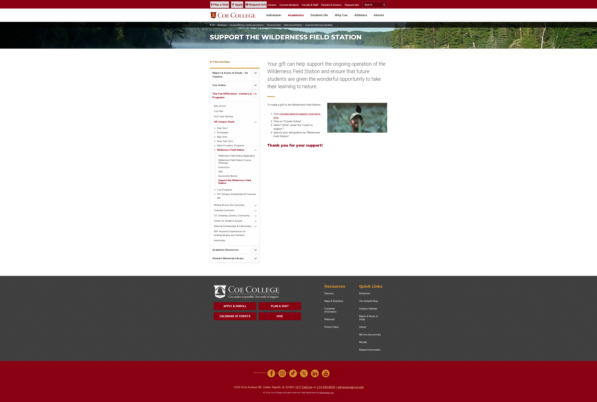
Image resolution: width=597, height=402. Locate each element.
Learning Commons (224, 210)
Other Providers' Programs (230, 145)
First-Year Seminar (223, 116)
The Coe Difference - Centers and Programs (246, 25)
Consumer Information (330, 310)
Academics (296, 15)
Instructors (224, 167)
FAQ (220, 171)
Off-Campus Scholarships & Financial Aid (236, 196)
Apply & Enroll (235, 306)
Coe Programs (224, 189)
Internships (219, 240)
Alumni (379, 15)
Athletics (360, 15)
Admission (273, 15)
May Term (222, 136)
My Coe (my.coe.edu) (370, 334)
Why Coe (341, 15)
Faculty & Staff (310, 5)
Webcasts (329, 319)
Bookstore (364, 293)
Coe (213, 25)
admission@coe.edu (351, 387)
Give (280, 316)
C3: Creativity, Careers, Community (231, 215)
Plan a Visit (220, 4)
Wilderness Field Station (293, 25)
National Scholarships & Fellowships (232, 226)
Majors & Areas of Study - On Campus (230, 74)
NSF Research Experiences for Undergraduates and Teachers (230, 233)
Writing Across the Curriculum (229, 205)
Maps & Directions (333, 301)
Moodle (363, 342)
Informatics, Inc (327, 392)
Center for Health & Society (228, 220)
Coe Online (219, 85)
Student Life (319, 15)
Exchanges (222, 132)
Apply (238, 4)
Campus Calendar (368, 308)
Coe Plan (218, 111)
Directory (329, 293)
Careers (271, 5)
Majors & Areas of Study (368, 318)
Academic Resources (225, 249)
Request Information (369, 349)
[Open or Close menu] (255, 73)
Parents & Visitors (331, 5)
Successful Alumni (227, 176)
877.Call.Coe (304, 387)
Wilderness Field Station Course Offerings (234, 161)
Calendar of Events (235, 316)
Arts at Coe (220, 106)
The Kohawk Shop (368, 301)
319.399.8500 (326, 387)
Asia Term (222, 128)
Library (362, 327)
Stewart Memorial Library (228, 258)
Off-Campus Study (274, 25)
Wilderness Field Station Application (236, 155)
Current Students (289, 5)
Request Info (257, 4)
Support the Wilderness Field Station (319, 25)
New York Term (225, 141)
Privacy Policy (331, 327)
